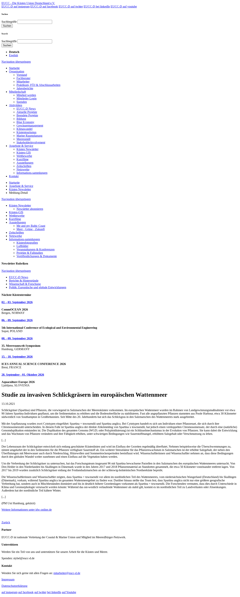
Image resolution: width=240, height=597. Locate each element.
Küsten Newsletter (27, 149)
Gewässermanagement (29, 125)
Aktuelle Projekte (26, 112)
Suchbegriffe (9, 21)
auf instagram (9, 592)
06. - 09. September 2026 (17, 320)
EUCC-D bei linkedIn (97, 6)
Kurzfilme (22, 159)
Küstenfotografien (27, 242)
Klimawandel (24, 128)
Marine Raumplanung (29, 135)
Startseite (14, 68)
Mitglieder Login (26, 98)
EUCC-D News (26, 108)
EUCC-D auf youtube (124, 6)
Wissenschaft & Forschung (25, 284)
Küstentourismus (26, 132)
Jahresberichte (24, 88)
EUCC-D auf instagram (16, 6)
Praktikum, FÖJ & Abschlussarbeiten (38, 85)
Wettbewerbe (24, 156)
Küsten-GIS (23, 152)
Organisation (16, 71)
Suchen (7, 25)
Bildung (21, 118)
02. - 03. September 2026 (17, 302)
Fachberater (23, 78)
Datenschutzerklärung (14, 585)
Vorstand (21, 74)
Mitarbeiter (22, 81)
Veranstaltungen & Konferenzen (35, 249)
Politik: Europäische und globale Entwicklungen (37, 287)
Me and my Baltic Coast (30, 225)
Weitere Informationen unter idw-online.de (27, 509)
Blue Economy (25, 122)
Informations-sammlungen (31, 172)
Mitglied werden (26, 95)
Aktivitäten (15, 105)
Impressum (8, 579)
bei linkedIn (54, 592)
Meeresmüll (23, 139)
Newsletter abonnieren (29, 208)
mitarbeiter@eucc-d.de (66, 573)
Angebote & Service (21, 145)
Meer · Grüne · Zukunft (30, 229)
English (13, 55)
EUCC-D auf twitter (71, 6)
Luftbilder (22, 246)
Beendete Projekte (27, 115)
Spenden (21, 101)
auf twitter (40, 592)
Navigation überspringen (16, 61)
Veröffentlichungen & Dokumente (36, 256)
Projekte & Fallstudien (29, 252)
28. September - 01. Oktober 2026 (23, 374)
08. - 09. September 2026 (17, 338)
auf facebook (26, 592)
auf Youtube (69, 592)
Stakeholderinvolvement (30, 142)
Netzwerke (22, 169)
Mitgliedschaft (17, 91)
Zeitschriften (23, 166)
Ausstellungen (24, 162)
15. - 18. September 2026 (17, 356)
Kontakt (14, 176)
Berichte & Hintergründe (23, 280)
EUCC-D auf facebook (44, 6)
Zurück (6, 522)
